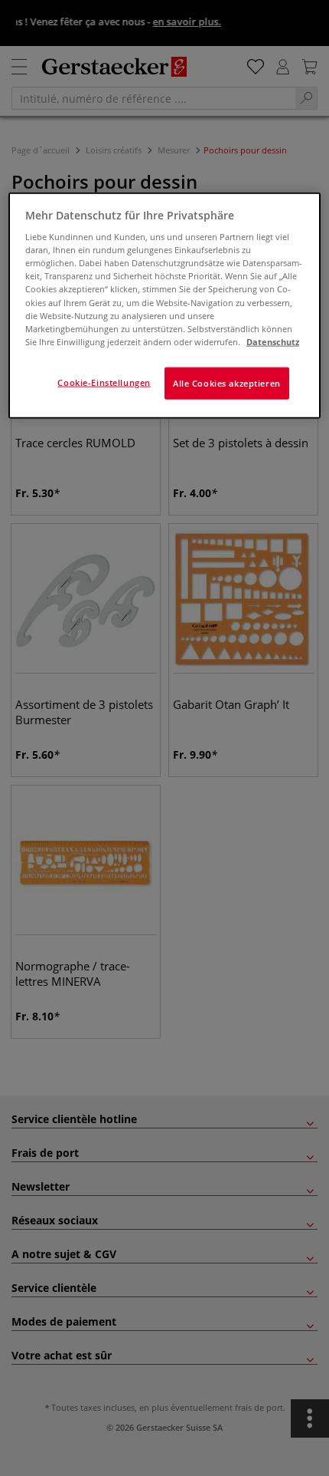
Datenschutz (272, 341)
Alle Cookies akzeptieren (227, 382)
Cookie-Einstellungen (103, 381)
